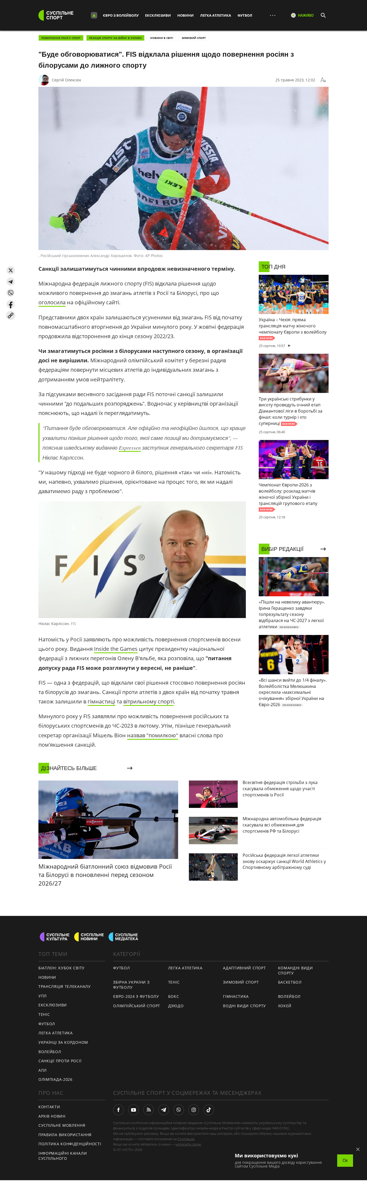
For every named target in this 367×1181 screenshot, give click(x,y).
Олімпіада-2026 (55, 1079)
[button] (10, 270)
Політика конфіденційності (69, 1143)
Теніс (44, 1014)
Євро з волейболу (121, 15)
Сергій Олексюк (66, 79)
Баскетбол (290, 982)
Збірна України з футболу (131, 985)
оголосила (52, 302)
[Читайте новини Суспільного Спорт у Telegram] (163, 1109)
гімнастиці (101, 701)
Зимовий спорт (194, 38)
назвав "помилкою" (152, 735)
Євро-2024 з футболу (136, 996)
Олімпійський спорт (136, 1005)
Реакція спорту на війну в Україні (115, 38)
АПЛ (42, 1070)
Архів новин (52, 1116)
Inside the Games (116, 648)
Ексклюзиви (158, 15)
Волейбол (49, 1051)
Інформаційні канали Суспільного (62, 1156)
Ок (345, 1160)
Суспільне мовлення (61, 1125)
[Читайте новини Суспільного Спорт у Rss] (148, 1109)
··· (272, 15)
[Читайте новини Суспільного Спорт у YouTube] (133, 1109)
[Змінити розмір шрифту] (323, 80)
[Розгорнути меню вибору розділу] (94, 15)
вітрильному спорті (148, 701)
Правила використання (65, 1134)
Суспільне (186, 1138)
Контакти (49, 1106)
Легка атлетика (215, 15)
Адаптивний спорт (244, 967)
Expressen (130, 447)
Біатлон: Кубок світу (61, 967)
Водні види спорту (244, 1005)
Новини (185, 15)
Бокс (173, 996)
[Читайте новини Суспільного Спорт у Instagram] (193, 1109)
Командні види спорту (295, 970)
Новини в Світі (161, 38)
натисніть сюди (188, 1144)
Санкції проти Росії (59, 1060)
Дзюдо (176, 1005)
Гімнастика (236, 996)
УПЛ (42, 995)
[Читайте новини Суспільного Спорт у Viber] (178, 1109)
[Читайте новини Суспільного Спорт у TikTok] (208, 1109)
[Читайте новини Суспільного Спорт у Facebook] (118, 1109)
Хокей (285, 1005)
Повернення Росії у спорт (61, 38)
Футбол (245, 15)
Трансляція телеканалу (64, 986)
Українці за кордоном (63, 1042)
